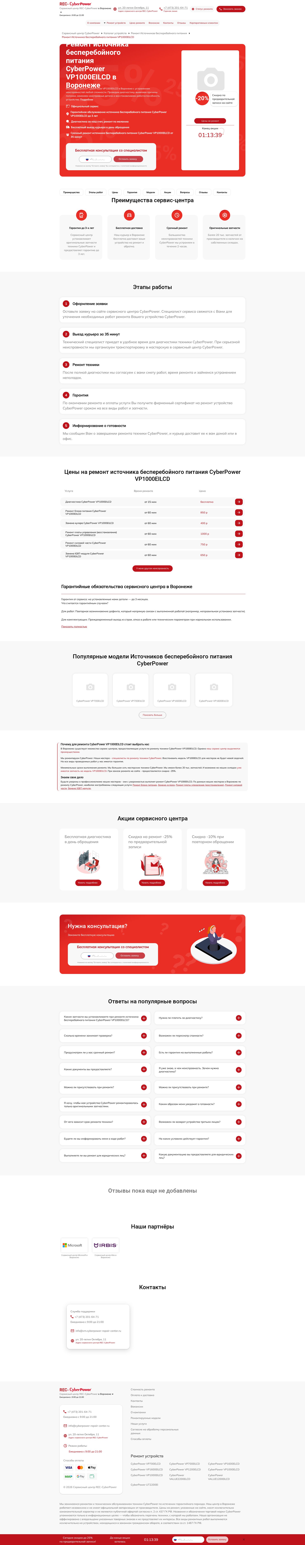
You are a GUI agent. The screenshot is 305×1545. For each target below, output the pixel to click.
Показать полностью (74, 626)
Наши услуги (139, 1423)
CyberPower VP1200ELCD (185, 1469)
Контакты (168, 22)
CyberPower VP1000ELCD (224, 1469)
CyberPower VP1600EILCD (147, 1469)
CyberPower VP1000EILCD (147, 1475)
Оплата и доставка (142, 1395)
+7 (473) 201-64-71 (176, 7)
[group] (74, 1248)
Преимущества (71, 192)
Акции (167, 192)
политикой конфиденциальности (134, 166)
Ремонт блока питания (145, 785)
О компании (93, 22)
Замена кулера (166, 785)
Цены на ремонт (210, 120)
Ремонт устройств (116, 22)
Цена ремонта (137, 22)
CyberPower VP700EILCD (184, 1463)
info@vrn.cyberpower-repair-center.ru (98, 1330)
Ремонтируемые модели (146, 1418)
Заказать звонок (232, 8)
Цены (115, 192)
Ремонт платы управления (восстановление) (200, 785)
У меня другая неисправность (152, 568)
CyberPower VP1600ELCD (224, 1463)
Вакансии (154, 22)
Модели (150, 192)
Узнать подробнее (88, 882)
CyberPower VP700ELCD (146, 1463)
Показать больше (152, 715)
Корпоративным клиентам (204, 22)
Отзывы (181, 22)
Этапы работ (96, 192)
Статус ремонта (204, 8)
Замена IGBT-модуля (79, 788)
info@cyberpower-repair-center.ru (88, 1425)
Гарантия (132, 192)
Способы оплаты (141, 1439)
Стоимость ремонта (143, 1389)
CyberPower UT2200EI (144, 1484)
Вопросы (185, 192)
